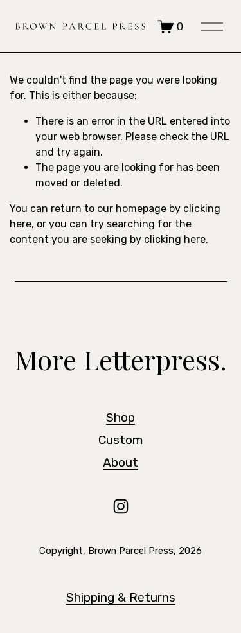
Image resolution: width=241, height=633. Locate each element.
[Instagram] (121, 506)
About (120, 462)
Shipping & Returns (120, 597)
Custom (120, 439)
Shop (120, 417)
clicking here (175, 239)
